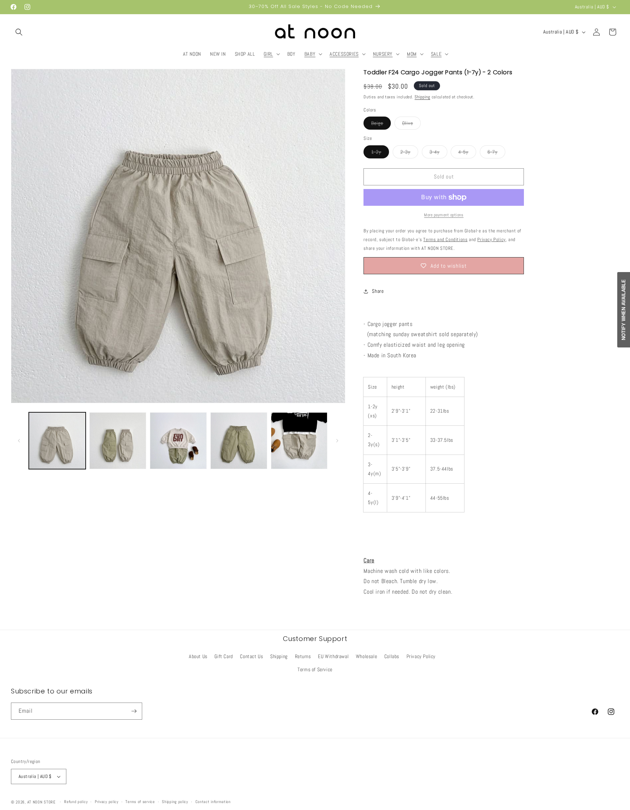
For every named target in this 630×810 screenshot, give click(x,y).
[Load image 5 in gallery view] (299, 440)
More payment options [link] (443, 215)
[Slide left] (19, 441)
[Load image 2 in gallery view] (117, 440)
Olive (411, 124)
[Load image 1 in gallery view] (57, 440)
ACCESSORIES (344, 54)
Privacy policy (106, 801)
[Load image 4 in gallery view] (238, 440)
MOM (412, 54)
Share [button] (378, 291)
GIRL (268, 54)
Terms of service (140, 801)
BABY (309, 54)
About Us (198, 656)
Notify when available (623, 309)
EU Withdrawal (333, 656)
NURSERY (383, 54)
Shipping (422, 97)
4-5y (467, 153)
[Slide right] (337, 441)
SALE (436, 54)
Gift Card (223, 656)
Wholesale (366, 656)
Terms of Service (315, 669)
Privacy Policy (421, 656)
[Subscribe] (134, 711)
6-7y (496, 153)
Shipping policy (175, 801)
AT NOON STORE (41, 802)
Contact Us (251, 656)
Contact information (213, 801)
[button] (19, 32)
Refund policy (76, 801)
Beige (381, 124)
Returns (303, 656)
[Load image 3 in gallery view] (178, 440)
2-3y (409, 153)
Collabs (391, 656)
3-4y (438, 153)
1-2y (380, 153)
